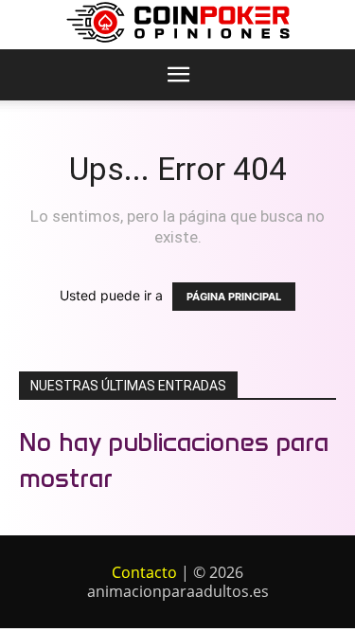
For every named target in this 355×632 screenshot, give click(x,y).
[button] (179, 74)
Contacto (144, 572)
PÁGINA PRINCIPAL (233, 296)
